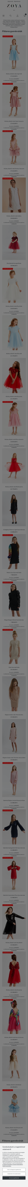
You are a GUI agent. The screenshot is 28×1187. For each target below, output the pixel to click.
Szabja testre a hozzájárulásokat (14, 1173)
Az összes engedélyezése (14, 1177)
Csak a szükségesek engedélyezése (14, 1169)
